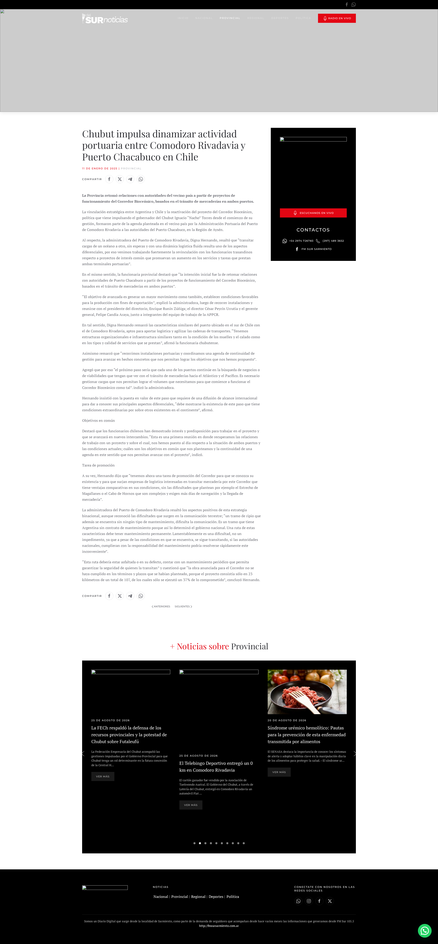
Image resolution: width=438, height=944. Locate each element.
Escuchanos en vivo (317, 213)
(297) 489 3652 (333, 240)
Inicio (183, 18)
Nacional (204, 18)
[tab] (194, 843)
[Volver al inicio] (105, 18)
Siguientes (182, 606)
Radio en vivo (339, 18)
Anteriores (162, 606)
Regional (255, 18)
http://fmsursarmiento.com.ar (219, 926)
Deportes (280, 18)
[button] (83, 754)
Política (303, 18)
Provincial (230, 18)
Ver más (103, 776)
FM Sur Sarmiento (317, 249)
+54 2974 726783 (301, 240)
